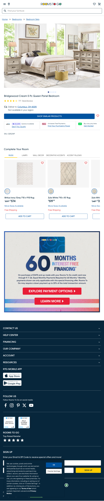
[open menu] (4, 4)
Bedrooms (17, 19)
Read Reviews (27, 101)
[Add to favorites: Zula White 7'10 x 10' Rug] (86, 163)
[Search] (4, 11)
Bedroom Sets (32, 19)
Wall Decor (38, 155)
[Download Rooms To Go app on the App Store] (12, 375)
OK (54, 465)
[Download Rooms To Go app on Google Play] (12, 383)
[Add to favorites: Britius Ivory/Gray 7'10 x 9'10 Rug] (42, 163)
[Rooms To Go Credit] (52, 264)
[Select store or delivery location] (9, 4)
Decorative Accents (55, 155)
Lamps (24, 155)
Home (5, 19)
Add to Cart (24, 216)
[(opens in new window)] (5, 405)
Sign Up (88, 470)
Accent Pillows (74, 155)
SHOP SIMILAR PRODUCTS (49, 116)
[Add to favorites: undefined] (98, 116)
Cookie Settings (54, 471)
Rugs (11, 155)
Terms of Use (26, 488)
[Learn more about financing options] (52, 304)
